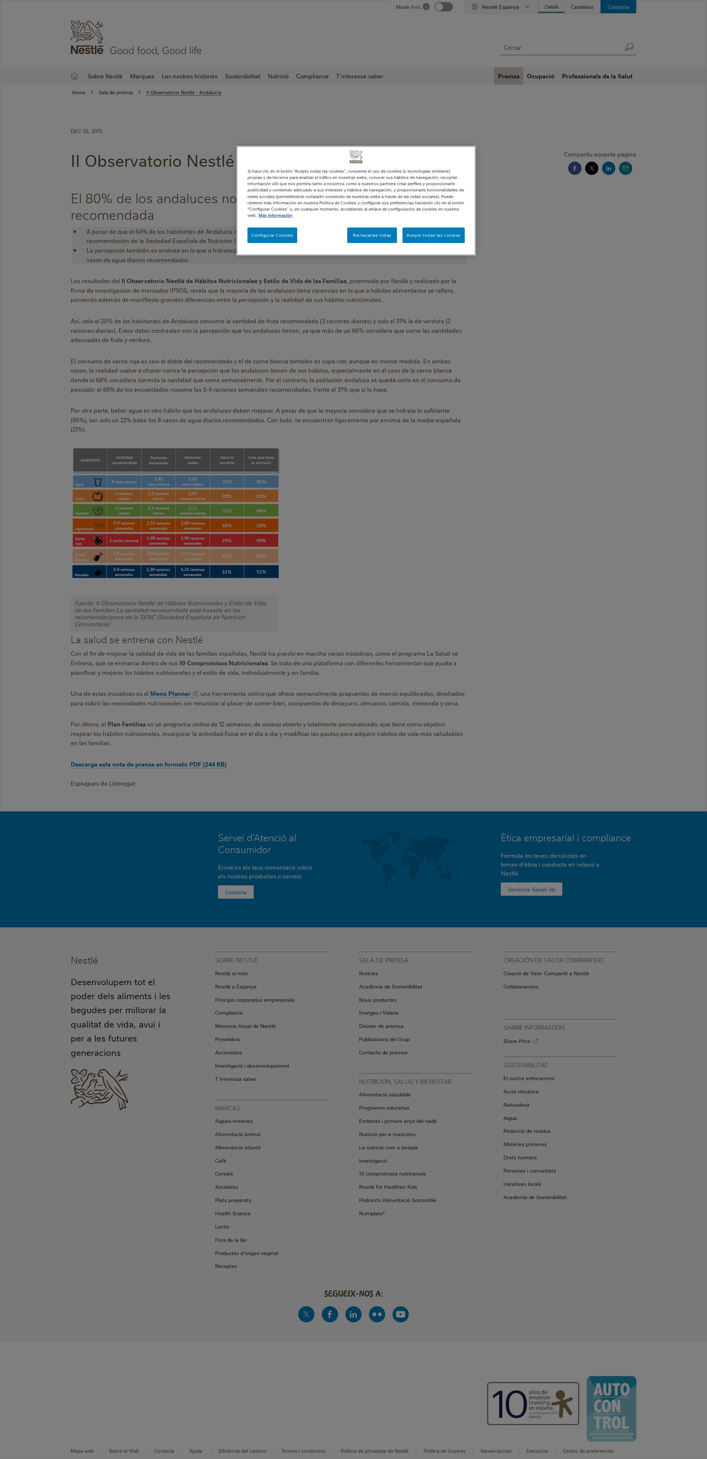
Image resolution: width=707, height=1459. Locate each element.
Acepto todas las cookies (434, 235)
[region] (356, 200)
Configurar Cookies (272, 235)
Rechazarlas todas (372, 235)
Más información (275, 215)
